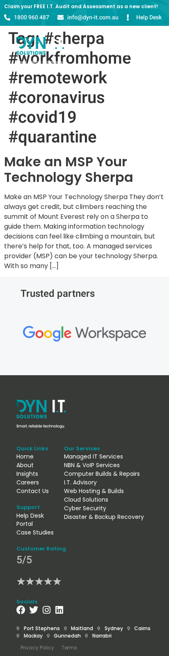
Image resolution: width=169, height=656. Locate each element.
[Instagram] (46, 610)
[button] (81, 50)
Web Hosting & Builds (94, 491)
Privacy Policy (37, 647)
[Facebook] (20, 610)
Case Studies (35, 532)
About (25, 465)
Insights (27, 474)
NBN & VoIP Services (92, 465)
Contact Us (32, 491)
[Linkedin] (59, 610)
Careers (27, 482)
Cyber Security (85, 508)
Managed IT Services (93, 456)
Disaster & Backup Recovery (104, 517)
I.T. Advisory (80, 482)
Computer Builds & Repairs (102, 474)
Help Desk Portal (30, 519)
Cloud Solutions (86, 499)
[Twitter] (33, 610)
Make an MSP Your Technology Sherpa (68, 169)
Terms (69, 647)
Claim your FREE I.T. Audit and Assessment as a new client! (81, 6)
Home (25, 456)
